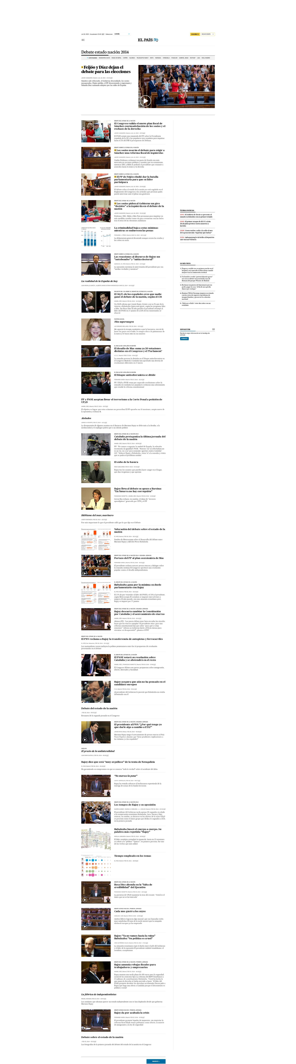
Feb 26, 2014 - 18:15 (100, 519)
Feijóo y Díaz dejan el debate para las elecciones (106, 69)
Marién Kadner (119, 809)
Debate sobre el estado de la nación (126, 147)
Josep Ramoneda (86, 519)
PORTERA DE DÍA (119, 319)
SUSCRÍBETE (195, 34)
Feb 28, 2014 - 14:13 (134, 301)
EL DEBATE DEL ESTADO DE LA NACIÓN (125, 654)
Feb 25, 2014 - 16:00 (99, 999)
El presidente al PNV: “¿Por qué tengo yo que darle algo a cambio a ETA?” (138, 726)
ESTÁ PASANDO (93, 58)
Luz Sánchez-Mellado (121, 326)
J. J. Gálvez (141, 809)
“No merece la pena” (125, 776)
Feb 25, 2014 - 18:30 (136, 916)
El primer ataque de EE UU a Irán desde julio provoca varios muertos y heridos (195, 223)
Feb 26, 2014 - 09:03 (89, 712)
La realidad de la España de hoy (99, 281)
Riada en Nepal (116, 58)
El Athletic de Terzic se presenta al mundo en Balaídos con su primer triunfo (196, 216)
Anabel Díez (118, 301)
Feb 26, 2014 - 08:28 (101, 755)
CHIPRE (125, 58)
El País (123, 264)
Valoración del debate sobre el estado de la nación (139, 530)
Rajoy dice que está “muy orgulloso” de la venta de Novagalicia (118, 762)
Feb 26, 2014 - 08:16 (98, 766)
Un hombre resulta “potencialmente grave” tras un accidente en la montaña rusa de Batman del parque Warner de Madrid (197, 279)
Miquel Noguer (86, 999)
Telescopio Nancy (142, 58)
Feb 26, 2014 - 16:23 (137, 562)
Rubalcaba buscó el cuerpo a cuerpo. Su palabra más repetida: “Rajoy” (137, 830)
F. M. (115, 689)
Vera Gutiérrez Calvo (121, 943)
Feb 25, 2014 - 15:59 (137, 1017)
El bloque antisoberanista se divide (135, 375)
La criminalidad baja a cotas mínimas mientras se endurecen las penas (136, 229)
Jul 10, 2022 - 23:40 (138, 157)
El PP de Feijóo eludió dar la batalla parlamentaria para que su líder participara (136, 180)
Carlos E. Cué (118, 916)
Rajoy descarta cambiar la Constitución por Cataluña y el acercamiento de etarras (139, 613)
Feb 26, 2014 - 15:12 (102, 643)
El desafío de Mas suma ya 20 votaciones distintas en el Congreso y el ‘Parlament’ (138, 350)
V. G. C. (116, 355)
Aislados (86, 418)
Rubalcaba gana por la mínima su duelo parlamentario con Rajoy (137, 586)
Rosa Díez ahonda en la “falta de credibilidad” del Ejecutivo (133, 886)
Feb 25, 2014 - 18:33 (140, 892)
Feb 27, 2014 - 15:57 (101, 406)
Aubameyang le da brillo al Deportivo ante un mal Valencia (197, 238)
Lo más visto (185, 263)
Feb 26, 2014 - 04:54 (158, 809)
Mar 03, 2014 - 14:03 (126, 285)
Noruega (158, 58)
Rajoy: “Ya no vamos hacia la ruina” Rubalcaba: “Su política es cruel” (134, 937)
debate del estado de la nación (124, 121)
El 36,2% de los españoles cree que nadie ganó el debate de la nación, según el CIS (138, 295)
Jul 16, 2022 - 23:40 (105, 78)
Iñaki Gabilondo (119, 467)
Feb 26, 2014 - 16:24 (131, 536)
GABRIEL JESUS (183, 58)
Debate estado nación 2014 (105, 52)
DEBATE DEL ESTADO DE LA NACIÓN (124, 201)
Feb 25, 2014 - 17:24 (141, 943)
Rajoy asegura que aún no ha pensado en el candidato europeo (139, 683)
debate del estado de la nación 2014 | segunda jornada (132, 555)
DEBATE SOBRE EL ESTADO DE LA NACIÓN (126, 254)
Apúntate (184, 338)
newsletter (185, 329)
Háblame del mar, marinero (97, 515)
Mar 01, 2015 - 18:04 (139, 235)
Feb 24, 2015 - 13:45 (138, 264)
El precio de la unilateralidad (97, 751)
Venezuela (166, 58)
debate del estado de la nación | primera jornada (131, 962)
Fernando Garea (119, 379)
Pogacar (174, 58)
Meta (151, 58)
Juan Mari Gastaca (87, 755)
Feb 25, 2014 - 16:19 (134, 971)
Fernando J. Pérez (120, 235)
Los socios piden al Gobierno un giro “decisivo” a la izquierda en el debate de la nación (139, 206)
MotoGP (192, 58)
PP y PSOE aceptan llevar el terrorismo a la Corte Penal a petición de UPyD (121, 401)
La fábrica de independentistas (98, 994)
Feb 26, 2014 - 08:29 (134, 731)
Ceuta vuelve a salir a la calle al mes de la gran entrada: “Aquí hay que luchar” (196, 231)
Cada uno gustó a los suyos (130, 911)
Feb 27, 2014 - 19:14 (131, 355)
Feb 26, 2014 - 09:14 (129, 689)
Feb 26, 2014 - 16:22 (131, 592)
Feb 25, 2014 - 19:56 (138, 836)
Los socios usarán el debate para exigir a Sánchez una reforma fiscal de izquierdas (139, 151)
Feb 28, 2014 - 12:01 (136, 326)
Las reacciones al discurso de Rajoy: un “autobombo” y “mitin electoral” (137, 258)
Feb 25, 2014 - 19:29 (131, 861)
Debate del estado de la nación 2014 (126, 434)
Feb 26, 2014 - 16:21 (134, 618)
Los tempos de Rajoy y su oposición (135, 805)
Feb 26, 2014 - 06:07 (133, 780)
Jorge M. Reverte (86, 422)
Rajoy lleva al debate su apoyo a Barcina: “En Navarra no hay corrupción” (137, 490)
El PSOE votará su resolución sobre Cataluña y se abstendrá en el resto (135, 658)
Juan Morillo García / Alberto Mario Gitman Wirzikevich (100, 285)
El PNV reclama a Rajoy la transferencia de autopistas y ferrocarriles (122, 639)
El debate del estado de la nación (125, 582)
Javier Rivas (118, 731)
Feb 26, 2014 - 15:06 (149, 664)
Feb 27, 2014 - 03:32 (132, 467)
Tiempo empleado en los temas (132, 856)
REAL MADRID (206, 58)
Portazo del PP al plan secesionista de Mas (139, 558)
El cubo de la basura (126, 462)
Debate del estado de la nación (99, 708)
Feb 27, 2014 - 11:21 (100, 422)
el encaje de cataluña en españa (125, 346)
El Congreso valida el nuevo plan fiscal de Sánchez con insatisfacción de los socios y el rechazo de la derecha (139, 126)
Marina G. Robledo (131, 809)
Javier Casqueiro (86, 78)
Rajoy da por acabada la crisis (131, 1013)
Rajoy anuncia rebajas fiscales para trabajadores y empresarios (135, 966)
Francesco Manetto (120, 496)
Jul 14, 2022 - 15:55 (138, 133)
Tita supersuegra (124, 322)
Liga (198, 58)
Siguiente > (156, 1061)
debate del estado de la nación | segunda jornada (131, 609)
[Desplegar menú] (83, 40)
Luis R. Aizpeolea (119, 780)
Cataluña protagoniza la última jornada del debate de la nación (140, 438)
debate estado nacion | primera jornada (128, 908)
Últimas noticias (187, 210)
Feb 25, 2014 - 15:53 (89, 1041)
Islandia (132, 58)
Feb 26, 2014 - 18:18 (149, 496)
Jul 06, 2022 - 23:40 (138, 213)
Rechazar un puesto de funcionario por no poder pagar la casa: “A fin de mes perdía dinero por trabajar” (197, 287)
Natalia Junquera (120, 836)
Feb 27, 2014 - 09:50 (134, 443)
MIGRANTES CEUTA (104, 58)
